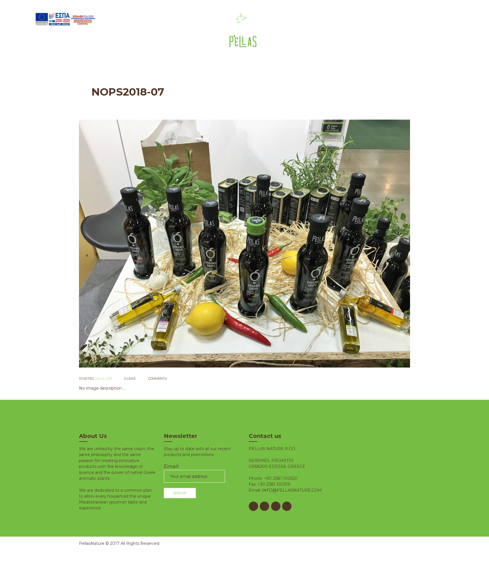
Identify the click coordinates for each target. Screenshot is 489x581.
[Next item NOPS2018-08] (327, 243)
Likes (130, 379)
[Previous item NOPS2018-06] (161, 243)
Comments (157, 379)
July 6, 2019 (103, 379)
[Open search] (471, 19)
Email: (171, 466)
